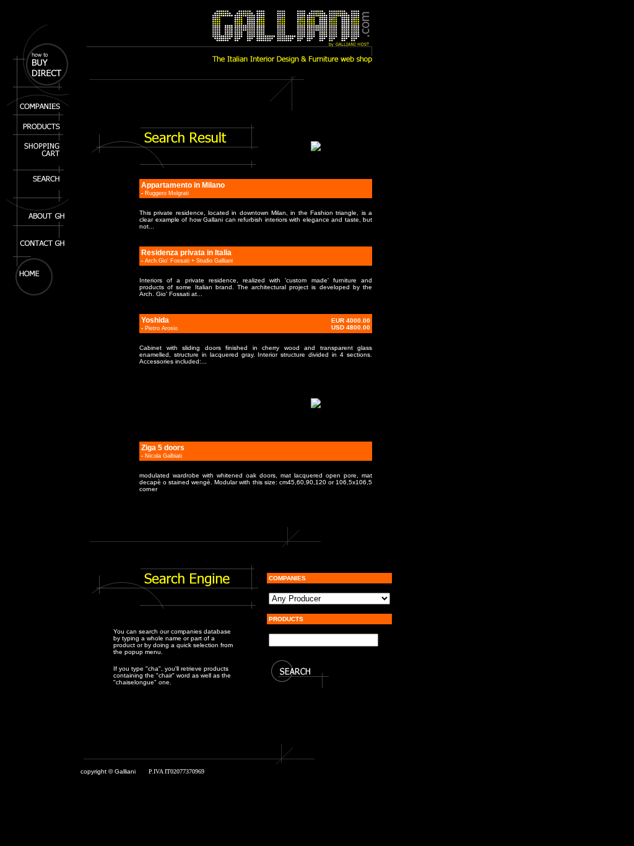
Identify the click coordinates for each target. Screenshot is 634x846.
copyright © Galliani (108, 771)
